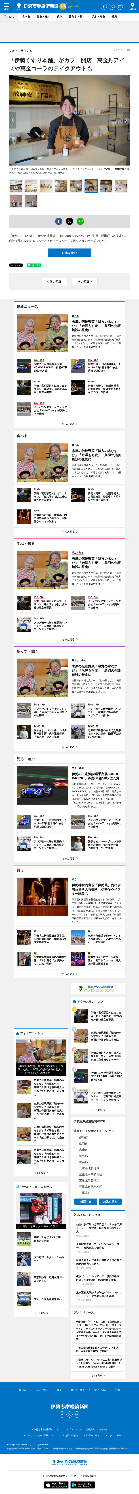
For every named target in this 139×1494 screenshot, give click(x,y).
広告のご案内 (92, 1435)
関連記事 (119, 169)
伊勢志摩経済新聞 (37, 6)
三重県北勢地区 (89, 1168)
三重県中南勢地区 (90, 1174)
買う (59, 16)
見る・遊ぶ (43, 16)
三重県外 (85, 1192)
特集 (114, 16)
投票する (85, 1201)
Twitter (112, 7)
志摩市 (83, 1149)
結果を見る (110, 1201)
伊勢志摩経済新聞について (47, 1429)
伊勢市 (83, 1137)
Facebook (104, 7)
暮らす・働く (77, 16)
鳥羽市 (83, 1143)
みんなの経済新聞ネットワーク (69, 1462)
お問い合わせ (71, 1435)
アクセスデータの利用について (41, 1435)
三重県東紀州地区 (90, 1186)
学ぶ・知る (98, 16)
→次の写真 (105, 169)
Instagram (120, 7)
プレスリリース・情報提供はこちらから (88, 1429)
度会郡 (83, 1162)
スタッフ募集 (114, 1435)
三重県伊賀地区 (89, 1180)
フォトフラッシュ (20, 50)
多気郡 (83, 1156)
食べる (26, 16)
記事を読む (69, 253)
